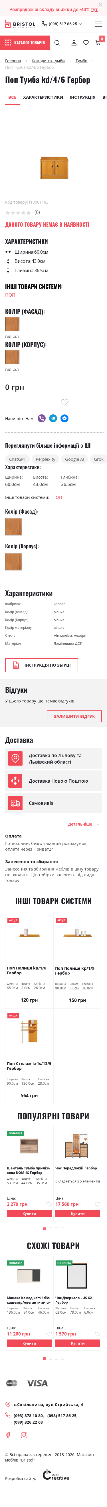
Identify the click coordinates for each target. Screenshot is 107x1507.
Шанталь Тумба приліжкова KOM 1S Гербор (28, 1170)
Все (12, 97)
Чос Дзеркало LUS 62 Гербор (73, 1300)
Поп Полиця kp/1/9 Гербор (74, 970)
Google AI (74, 459)
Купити (29, 1213)
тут (94, 9)
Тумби (82, 60)
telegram (53, 418)
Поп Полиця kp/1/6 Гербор (26, 970)
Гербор (59, 603)
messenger (64, 418)
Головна (13, 60)
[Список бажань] (86, 43)
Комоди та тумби (48, 60)
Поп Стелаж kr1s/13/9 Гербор (29, 1066)
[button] (44, 1228)
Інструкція (83, 97)
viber (42, 418)
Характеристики (43, 97)
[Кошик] (98, 43)
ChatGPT (17, 459)
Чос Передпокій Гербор (76, 1168)
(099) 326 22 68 (28, 1422)
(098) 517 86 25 (63, 24)
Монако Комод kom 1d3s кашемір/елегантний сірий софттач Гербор (29, 1300)
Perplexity (45, 459)
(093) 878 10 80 (28, 1415)
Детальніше (80, 824)
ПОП (10, 295)
